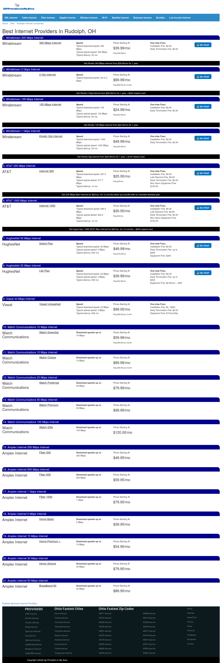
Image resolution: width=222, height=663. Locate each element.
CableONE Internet (33, 653)
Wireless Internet (89, 17)
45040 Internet (149, 626)
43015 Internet (149, 618)
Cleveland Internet (62, 626)
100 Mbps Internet (50, 104)
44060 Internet (105, 648)
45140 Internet (149, 635)
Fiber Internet (48, 17)
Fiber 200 (45, 452)
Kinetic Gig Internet (50, 136)
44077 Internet (149, 631)
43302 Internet (149, 653)
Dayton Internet (61, 635)
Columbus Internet (62, 631)
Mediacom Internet (33, 649)
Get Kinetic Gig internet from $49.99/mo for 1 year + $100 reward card (111, 156)
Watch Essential (49, 332)
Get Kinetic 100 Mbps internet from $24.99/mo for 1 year (111, 124)
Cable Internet (29, 17)
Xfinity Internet (31, 627)
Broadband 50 (47, 585)
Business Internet (142, 17)
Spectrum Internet (32, 631)
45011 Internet (105, 613)
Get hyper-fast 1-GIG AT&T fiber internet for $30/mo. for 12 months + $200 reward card (111, 229)
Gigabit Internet (68, 17)
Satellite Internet (120, 17)
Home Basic (46, 519)
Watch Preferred (49, 383)
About (189, 608)
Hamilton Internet (62, 639)
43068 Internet (149, 613)
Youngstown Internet (63, 653)
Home (5, 23)
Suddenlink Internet (33, 644)
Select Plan (46, 243)
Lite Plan (44, 271)
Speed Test (192, 617)
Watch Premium (48, 405)
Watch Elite (46, 427)
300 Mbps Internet (50, 43)
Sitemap (190, 613)
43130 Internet (105, 639)
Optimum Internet (32, 640)
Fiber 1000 (45, 497)
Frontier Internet (32, 622)
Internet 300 (46, 171)
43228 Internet (149, 622)
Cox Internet (30, 635)
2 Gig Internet (47, 74)
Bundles (160, 17)
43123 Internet (105, 618)
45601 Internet (149, 639)
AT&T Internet (31, 613)
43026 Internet (105, 622)
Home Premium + (50, 541)
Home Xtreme (47, 563)
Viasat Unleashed (50, 304)
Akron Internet (61, 613)
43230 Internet (105, 653)
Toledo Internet (61, 648)
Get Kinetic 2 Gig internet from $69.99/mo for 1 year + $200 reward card (110, 93)
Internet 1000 (47, 205)
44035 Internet (105, 644)
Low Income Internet (179, 17)
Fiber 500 (45, 474)
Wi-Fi (104, 17)
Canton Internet (61, 618)
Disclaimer (191, 639)
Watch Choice (47, 357)
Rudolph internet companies (30, 23)
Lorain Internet (61, 644)
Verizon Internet (32, 618)
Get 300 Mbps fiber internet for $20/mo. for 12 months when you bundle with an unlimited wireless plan (111, 194)
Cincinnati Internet (62, 622)
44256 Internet (105, 626)
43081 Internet (105, 631)
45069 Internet (149, 648)
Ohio (12, 23)
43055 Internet (105, 635)
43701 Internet (149, 644)
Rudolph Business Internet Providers (19, 603)
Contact (190, 643)
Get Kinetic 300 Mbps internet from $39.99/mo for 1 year (111, 63)
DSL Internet (11, 17)
